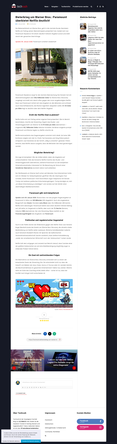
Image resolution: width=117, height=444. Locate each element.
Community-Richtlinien (52, 432)
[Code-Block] (38, 387)
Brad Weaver (42, 87)
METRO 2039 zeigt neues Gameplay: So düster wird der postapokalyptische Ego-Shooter (94, 74)
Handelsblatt (67, 309)
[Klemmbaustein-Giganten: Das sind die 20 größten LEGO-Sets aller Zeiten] (83, 26)
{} (42, 387)
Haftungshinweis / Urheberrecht (55, 428)
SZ (72, 309)
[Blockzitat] (36, 387)
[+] (45, 387)
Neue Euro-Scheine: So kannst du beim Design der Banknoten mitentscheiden (93, 119)
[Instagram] (100, 6)
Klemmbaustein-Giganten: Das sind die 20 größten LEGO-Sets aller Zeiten (95, 29)
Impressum (48, 420)
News (46, 6)
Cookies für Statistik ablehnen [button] (11, 441)
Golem (61, 309)
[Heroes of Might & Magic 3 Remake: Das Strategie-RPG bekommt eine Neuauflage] (83, 60)
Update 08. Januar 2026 (24, 42)
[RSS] (103, 6)
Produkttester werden (80, 6)
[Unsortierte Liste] (34, 387)
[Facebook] (97, 6)
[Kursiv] (25, 387)
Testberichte (65, 6)
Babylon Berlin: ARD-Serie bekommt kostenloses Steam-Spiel (92, 136)
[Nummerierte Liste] (32, 387)
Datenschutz (49, 424)
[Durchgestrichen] (29, 387)
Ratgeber (55, 6)
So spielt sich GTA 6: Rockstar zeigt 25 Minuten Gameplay (94, 52)
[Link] (41, 387)
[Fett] (23, 387)
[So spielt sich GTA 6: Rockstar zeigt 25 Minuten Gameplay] (83, 50)
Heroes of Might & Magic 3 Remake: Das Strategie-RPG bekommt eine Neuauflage (96, 62)
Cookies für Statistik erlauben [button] (30, 441)
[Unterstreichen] (27, 387)
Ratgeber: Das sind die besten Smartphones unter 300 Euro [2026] (92, 128)
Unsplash (51, 87)
